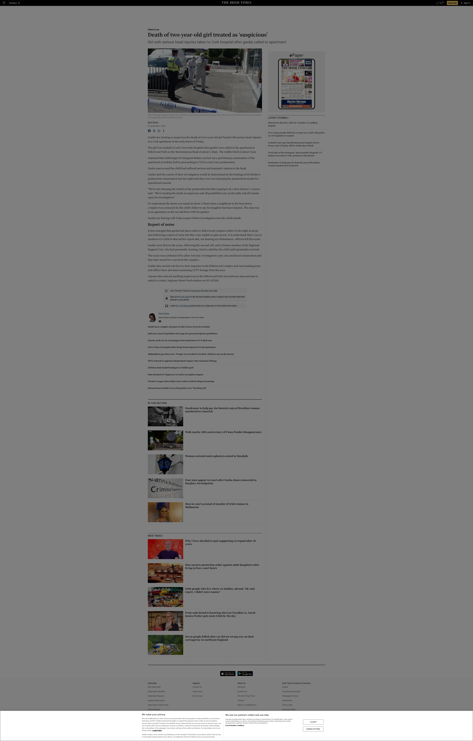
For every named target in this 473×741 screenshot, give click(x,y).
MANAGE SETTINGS (313, 729)
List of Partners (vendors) (234, 725)
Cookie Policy (157, 730)
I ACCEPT (313, 722)
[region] (236, 726)
